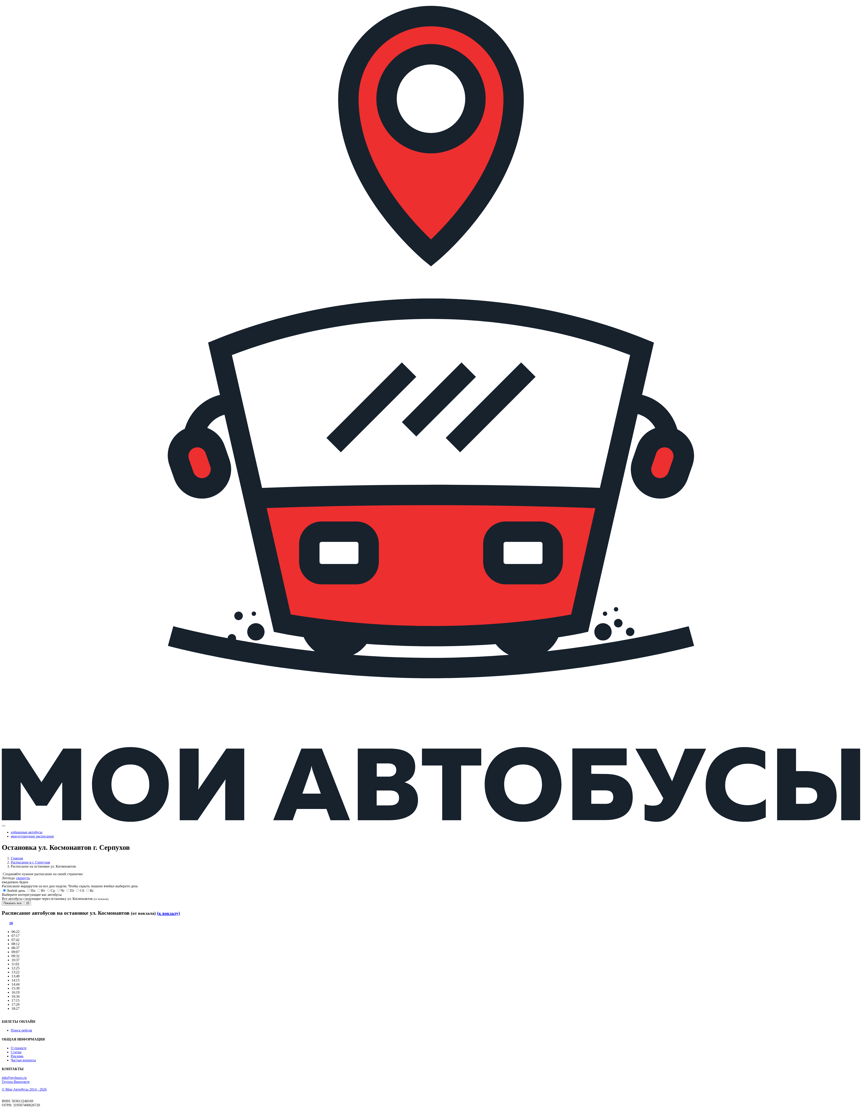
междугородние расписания (32, 836)
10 (27, 903)
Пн (33, 891)
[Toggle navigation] (3, 825)
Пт (72, 891)
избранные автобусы (26, 832)
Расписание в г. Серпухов (30, 862)
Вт (43, 891)
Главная (17, 858)
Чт (62, 891)
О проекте (18, 1048)
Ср (53, 891)
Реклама (17, 1056)
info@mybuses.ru (14, 1078)
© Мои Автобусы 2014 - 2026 (24, 1089)
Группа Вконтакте (16, 1082)
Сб (82, 891)
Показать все (13, 903)
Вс (92, 891)
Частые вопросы (23, 1060)
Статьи (16, 1052)
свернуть (23, 878)
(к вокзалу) (168, 913)
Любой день (16, 891)
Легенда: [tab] (16, 878)
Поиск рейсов (21, 1030)
